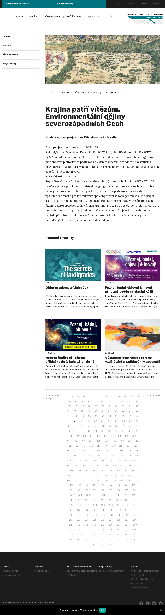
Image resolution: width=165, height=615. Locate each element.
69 (69, 426)
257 (110, 520)
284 (110, 534)
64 (109, 421)
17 (89, 401)
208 (80, 495)
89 (130, 431)
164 (102, 470)
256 (102, 520)
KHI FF (94, 157)
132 (75, 455)
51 (96, 416)
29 (96, 406)
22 (122, 401)
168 (133, 470)
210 (96, 495)
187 (129, 480)
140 (137, 455)
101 (67, 440)
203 (110, 490)
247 (103, 515)
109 (130, 440)
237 (95, 510)
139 (129, 455)
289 (78, 539)
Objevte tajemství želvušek (66, 287)
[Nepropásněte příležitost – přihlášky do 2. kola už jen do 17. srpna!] (73, 335)
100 (134, 436)
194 (110, 485)
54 (116, 416)
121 (68, 450)
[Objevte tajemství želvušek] (73, 265)
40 (95, 411)
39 (88, 411)
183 (98, 480)
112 (76, 445)
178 (137, 475)
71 (82, 426)
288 (70, 539)
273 (94, 529)
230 (111, 505)
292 (102, 539)
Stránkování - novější (52, 397)
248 (111, 515)
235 (79, 510)
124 (91, 450)
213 (118, 495)
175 (114, 475)
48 (75, 416)
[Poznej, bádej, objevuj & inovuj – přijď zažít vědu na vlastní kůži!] (132, 265)
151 (76, 465)
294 (119, 539)
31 (110, 406)
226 (79, 505)
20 (109, 401)
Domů (51, 92)
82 (82, 431)
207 (72, 495)
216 (71, 500)
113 (84, 445)
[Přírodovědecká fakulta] (7, 16)
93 (84, 436)
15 (76, 401)
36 (68, 411)
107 (114, 440)
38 (82, 411)
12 (131, 396)
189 (71, 485)
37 (75, 411)
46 (137, 411)
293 (110, 539)
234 (71, 510)
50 (89, 416)
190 (79, 485)
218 (86, 500)
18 (96, 401)
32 (116, 406)
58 (68, 421)
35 (137, 406)
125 (98, 450)
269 (135, 525)
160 (71, 470)
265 (102, 525)
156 (114, 465)
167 (126, 470)
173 (98, 475)
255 (94, 520)
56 (130, 416)
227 (87, 505)
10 (119, 396)
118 (120, 445)
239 (110, 510)
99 (126, 436)
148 (125, 460)
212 (110, 495)
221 (110, 500)
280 (79, 534)
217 (79, 500)
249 (119, 515)
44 (123, 411)
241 (126, 510)
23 (129, 401)
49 (82, 416)
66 (123, 421)
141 (71, 460)
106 (106, 440)
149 (133, 460)
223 (125, 500)
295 (127, 539)
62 (95, 421)
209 (88, 495)
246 (95, 515)
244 (79, 515)
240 (119, 510)
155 (106, 465)
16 (83, 401)
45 (130, 411)
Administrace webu (11, 603)
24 (136, 401)
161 (79, 470)
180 (76, 480)
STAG (131, 4)
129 (129, 450)
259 (126, 520)
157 (121, 465)
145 (102, 460)
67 (130, 421)
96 (105, 436)
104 (91, 440)
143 (86, 460)
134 (90, 455)
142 (79, 460)
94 (91, 436)
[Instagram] (148, 603)
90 (137, 431)
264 (94, 525)
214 (126, 495)
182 (91, 480)
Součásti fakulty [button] (65, 4)
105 (98, 440)
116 (106, 445)
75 (109, 426)
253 (78, 520)
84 (95, 431)
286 (126, 534)
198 (70, 490)
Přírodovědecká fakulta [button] (17, 4)
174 (106, 475)
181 (83, 480)
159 (137, 465)
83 (89, 431)
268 (127, 525)
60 (82, 421)
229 (103, 505)
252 (71, 520)
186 (121, 480)
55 (123, 416)
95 (98, 436)
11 (125, 396)
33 (123, 406)
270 (71, 529)
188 (137, 480)
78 (130, 426)
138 (121, 455)
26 (75, 406)
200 (86, 490)
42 (109, 411)
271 (79, 529)
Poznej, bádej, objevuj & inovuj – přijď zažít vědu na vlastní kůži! (129, 289)
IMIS (144, 4)
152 (83, 465)
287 (134, 534)
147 (118, 460)
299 (111, 544)
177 (129, 475)
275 (110, 529)
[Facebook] (141, 603)
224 (134, 500)
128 (121, 450)
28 (89, 406)
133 (83, 455)
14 (69, 401)
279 (71, 534)
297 (94, 544)
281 (86, 534)
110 (137, 440)
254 (86, 520)
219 (94, 500)
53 (109, 416)
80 (69, 431)
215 (133, 495)
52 (103, 416)
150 (68, 465)
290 (86, 539)
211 (103, 495)
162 (87, 470)
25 (69, 406)
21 (115, 401)
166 (118, 470)
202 (102, 490)
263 (86, 525)
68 (137, 421)
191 (87, 485)
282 (94, 534)
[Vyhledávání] (111, 16)
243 (70, 515)
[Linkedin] (154, 603)
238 (102, 510)
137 (113, 455)
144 (94, 460)
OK (102, 610)
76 (116, 426)
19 (102, 401)
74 (103, 426)
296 (135, 539)
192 (94, 485)
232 (126, 505)
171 (83, 475)
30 (103, 406)
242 (134, 510)
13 (138, 396)
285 (118, 534)
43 (116, 411)
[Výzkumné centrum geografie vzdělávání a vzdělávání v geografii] (132, 335)
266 (110, 525)
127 (114, 450)
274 (102, 529)
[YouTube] (161, 603)
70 (76, 426)
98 (119, 436)
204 (118, 490)
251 (135, 515)
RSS (25, 603)
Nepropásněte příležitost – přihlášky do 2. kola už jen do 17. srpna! (70, 361)
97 (112, 436)
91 (71, 436)
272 (86, 529)
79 (137, 426)
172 (91, 475)
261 (70, 525)
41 (103, 411)
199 (78, 490)
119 (127, 445)
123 (83, 450)
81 (75, 431)
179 (68, 480)
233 (134, 505)
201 (94, 490)
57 (137, 416)
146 (110, 460)
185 (114, 480)
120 (135, 445)
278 (134, 529)
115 (98, 445)
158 (129, 465)
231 (118, 505)
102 (75, 440)
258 (118, 520)
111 (69, 445)
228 (95, 505)
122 (75, 450)
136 (106, 455)
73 (96, 426)
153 (91, 465)
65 (116, 421)
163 (94, 470)
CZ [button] (118, 4)
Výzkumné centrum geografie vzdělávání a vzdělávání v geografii (132, 360)
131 (68, 455)
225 (71, 505)
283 (102, 534)
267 (119, 525)
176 (121, 475)
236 (87, 510)
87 (116, 431)
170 (76, 475)
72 (89, 426)
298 (102, 544)
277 (126, 529)
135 (98, 455)
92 (77, 436)
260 (134, 520)
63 (102, 421)
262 (78, 525)
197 (133, 485)
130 (137, 450)
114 (91, 445)
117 (113, 445)
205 (126, 490)
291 (94, 539)
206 (135, 490)
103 (83, 440)
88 (123, 431)
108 (122, 440)
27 (82, 406)
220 (102, 500)
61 (89, 421)
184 (106, 480)
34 (130, 406)
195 (118, 485)
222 (118, 500)
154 (98, 465)
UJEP (156, 4)
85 (102, 431)
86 (109, 431)
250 (127, 515)
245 (87, 515)
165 (110, 470)
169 (68, 475)
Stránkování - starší (153, 397)
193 (102, 485)
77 (123, 426)
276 (118, 529)
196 (126, 485)
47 (68, 416)
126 (106, 450)
